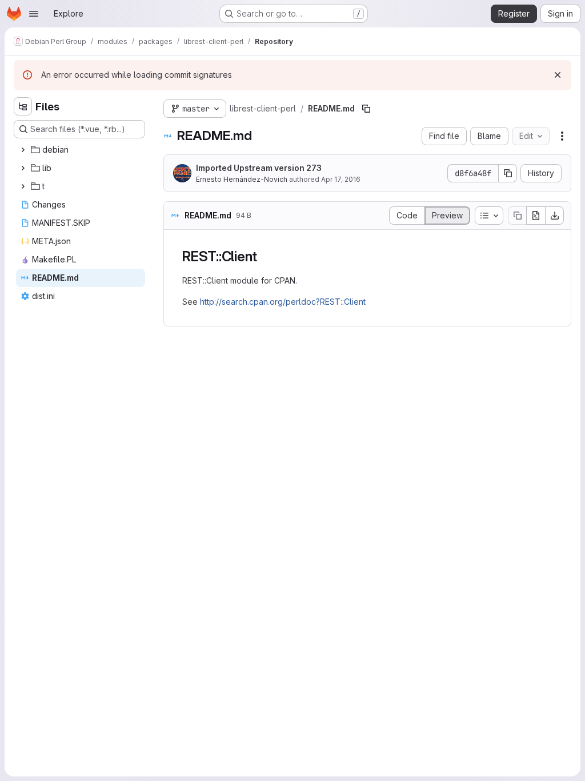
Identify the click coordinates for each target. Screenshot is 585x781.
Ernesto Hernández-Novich (241, 179)
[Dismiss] (557, 75)
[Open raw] (536, 215)
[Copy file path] (366, 108)
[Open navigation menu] (34, 14)
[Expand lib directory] (23, 168)
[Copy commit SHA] (508, 173)
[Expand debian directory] (23, 150)
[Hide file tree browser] (23, 106)
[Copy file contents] (517, 215)
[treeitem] (80, 150)
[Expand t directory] (23, 186)
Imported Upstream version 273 (259, 168)
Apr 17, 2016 (340, 179)
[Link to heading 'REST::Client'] (264, 256)
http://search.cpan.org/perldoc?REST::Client (283, 301)
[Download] (555, 215)
